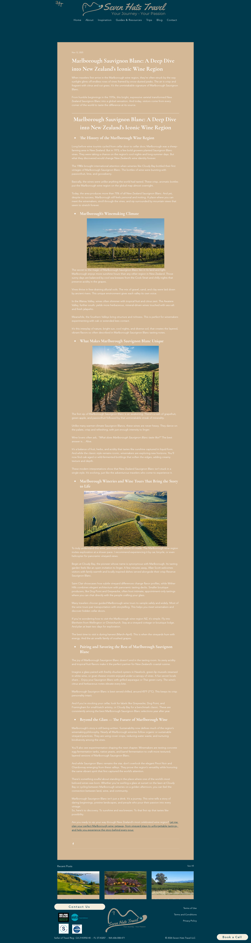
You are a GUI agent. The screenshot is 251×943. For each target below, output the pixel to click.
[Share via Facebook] (73, 843)
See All (190, 866)
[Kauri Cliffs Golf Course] (78, 883)
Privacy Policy (190, 920)
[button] (232, 937)
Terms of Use (190, 908)
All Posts (62, 33)
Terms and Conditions (185, 914)
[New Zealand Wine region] (173, 883)
